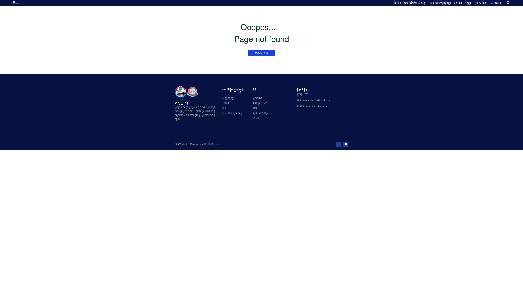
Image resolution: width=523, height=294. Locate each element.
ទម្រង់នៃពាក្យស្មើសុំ (261, 113)
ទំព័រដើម (226, 103)
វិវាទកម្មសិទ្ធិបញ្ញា (260, 103)
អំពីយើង (397, 3)
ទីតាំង (255, 108)
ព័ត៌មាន (256, 118)
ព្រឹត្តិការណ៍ (257, 98)
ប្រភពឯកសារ (481, 3)
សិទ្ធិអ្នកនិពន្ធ (227, 98)
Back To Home (261, 53)
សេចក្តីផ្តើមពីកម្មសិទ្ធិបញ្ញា (415, 3)
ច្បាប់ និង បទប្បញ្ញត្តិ (463, 3)
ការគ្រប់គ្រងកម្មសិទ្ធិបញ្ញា (440, 3)
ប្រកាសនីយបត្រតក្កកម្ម (232, 113)
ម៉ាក (224, 108)
